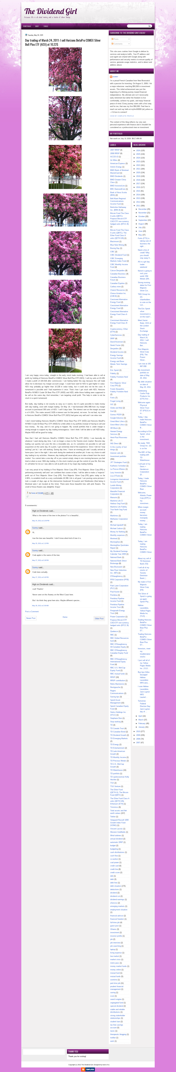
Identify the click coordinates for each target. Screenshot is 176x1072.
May (140, 235)
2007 (138, 743)
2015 (138, 191)
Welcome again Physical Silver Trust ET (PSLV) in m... (144, 407)
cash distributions (117, 852)
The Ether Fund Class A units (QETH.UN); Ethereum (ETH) (119, 801)
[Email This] (44, 493)
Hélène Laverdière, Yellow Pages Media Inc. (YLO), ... (144, 610)
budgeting (114, 849)
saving (113, 992)
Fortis (112, 398)
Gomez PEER (116, 415)
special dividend (116, 1006)
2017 (138, 183)
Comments (118, 44)
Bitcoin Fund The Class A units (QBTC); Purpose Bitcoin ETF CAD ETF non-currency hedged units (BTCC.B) (119, 218)
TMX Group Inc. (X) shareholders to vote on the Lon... (144, 299)
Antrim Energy (116, 167)
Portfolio (27, 26)
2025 (138, 154)
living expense (116, 953)
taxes (112, 1031)
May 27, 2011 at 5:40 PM (40, 577)
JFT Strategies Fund (118, 462)
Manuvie (113, 497)
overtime (113, 980)
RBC (112, 635)
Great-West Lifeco (117, 421)
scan (112, 996)
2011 (138, 206)
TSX (112, 783)
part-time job (115, 983)
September (142, 220)
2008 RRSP (115, 153)
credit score (115, 872)
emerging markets (117, 906)
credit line (114, 869)
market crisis (115, 959)
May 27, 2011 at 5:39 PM (40, 560)
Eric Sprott (114, 370)
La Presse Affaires (117, 469)
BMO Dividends (116, 176)
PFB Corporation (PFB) (119, 580)
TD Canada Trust (117, 728)
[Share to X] (49, 493)
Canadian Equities (117, 283)
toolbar (113, 1038)
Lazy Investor (115, 473)
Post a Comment (32, 612)
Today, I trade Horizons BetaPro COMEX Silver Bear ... (145, 483)
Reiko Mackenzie (117, 684)
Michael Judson (116, 528)
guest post (114, 926)
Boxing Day (114, 248)
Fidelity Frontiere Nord (119, 377)
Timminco (114, 807)
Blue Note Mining (117, 245)
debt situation (115, 886)
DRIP (112, 338)
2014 (138, 195)
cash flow (114, 856)
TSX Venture (115, 786)
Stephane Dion (116, 718)
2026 (138, 150)
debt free (113, 883)
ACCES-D (114, 157)
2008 (138, 739)
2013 (138, 198)
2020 (138, 172)
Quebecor (114, 631)
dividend (113, 893)
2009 (138, 735)
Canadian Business (118, 274)
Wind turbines (115, 835)
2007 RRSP (115, 150)
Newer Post (30, 618)
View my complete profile (122, 116)
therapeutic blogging (118, 1034)
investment (114, 932)
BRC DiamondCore (117, 189)
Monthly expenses (117, 535)
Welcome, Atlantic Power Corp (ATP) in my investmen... (145, 498)
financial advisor (116, 916)
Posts (116, 39)
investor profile (116, 936)
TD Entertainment (117, 748)
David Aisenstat (116, 342)
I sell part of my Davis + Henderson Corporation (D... (144, 469)
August (141, 224)
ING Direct (114, 443)
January (141, 727)
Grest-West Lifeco (117, 425)
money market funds (118, 966)
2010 (138, 731)
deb (111, 876)
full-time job (114, 922)
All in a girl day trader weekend (144, 264)
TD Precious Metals (118, 761)
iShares (113, 929)
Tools (45, 26)
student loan (115, 1022)
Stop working (115, 722)
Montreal (113, 538)
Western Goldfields (117, 832)
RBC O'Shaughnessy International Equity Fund (118, 661)
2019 (138, 176)
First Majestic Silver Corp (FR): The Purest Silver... (143, 354)
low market (114, 956)
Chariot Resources (117, 290)
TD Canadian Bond (117, 732)
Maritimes (114, 516)
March (140, 720)
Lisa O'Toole (115, 476)
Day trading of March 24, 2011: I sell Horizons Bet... (143, 340)
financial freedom (117, 919)
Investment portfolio (118, 456)
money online (115, 970)
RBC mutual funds (117, 674)
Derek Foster (115, 345)
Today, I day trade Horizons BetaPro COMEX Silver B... (145, 422)
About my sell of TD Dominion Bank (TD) (144, 561)
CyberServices (116, 335)
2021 (138, 169)
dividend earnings (117, 899)
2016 (138, 187)
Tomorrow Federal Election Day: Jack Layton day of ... (144, 706)
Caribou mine (115, 287)
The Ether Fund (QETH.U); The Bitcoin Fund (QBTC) (119, 792)
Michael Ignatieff (116, 525)
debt (112, 879)
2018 (138, 180)
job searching (115, 946)
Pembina (113, 595)
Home (65, 617)
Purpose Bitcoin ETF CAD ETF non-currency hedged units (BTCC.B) (119, 622)
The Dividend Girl (50, 11)
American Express (117, 163)
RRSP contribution (117, 680)
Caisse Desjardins (117, 270)
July (140, 227)
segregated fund (116, 1003)
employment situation (118, 910)
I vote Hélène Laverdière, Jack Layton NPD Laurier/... (144, 691)
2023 (138, 161)
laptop (112, 949)
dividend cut (115, 896)
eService (113, 903)
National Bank (115, 557)
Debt (37, 26)
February (141, 723)
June (140, 231)
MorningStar (115, 542)
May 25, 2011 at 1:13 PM (40, 543)
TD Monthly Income (118, 757)
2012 (138, 202)
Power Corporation (117, 617)
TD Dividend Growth (118, 735)
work (112, 1041)
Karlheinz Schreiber (118, 466)
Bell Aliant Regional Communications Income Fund (118, 201)
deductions (114, 889)
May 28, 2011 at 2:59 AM (40, 605)
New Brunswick (116, 567)
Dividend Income (117, 352)
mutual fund (115, 973)
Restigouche (115, 687)
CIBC (112, 252)
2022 (138, 165)
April (140, 716)
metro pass (114, 963)
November (142, 213)
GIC (111, 404)
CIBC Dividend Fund (118, 255)
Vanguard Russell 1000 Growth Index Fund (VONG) (119, 822)
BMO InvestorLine (117, 186)
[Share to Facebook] (52, 493)
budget (113, 845)
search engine (115, 999)
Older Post (99, 619)
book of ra (106, 1065)
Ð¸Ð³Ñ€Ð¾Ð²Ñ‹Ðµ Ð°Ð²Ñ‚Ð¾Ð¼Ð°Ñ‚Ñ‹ (49, 1)
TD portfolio (114, 774)
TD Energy (114, 744)
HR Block (114, 428)
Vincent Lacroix (116, 829)
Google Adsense (116, 418)
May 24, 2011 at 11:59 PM (40, 520)
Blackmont (114, 241)
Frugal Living (115, 401)
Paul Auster (114, 592)
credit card (114, 866)
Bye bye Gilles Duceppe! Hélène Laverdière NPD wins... (144, 677)
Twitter (113, 817)
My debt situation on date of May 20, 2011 (145, 384)
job (111, 939)
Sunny (35, 528)
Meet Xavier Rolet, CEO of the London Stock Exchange (144, 325)
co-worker (114, 859)
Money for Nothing (117, 532)
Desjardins (114, 349)
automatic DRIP (116, 842)
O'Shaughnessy (116, 576)
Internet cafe (115, 453)
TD (111, 725)
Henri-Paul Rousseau (118, 437)
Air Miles (113, 160)
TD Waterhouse (116, 770)
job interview (115, 943)
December (142, 209)
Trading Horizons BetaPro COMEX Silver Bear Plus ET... (145, 625)
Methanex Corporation (119, 519)
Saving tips (114, 697)
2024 (138, 158)
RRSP (112, 677)
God (112, 411)
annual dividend (116, 839)
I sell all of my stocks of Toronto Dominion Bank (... (143, 572)
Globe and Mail (116, 408)
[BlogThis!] (47, 493)
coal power (114, 862)
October (141, 216)
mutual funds (115, 976)
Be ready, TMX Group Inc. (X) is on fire (144, 445)
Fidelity (113, 373)
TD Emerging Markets (119, 738)
